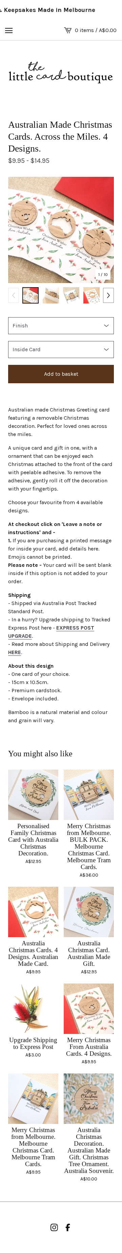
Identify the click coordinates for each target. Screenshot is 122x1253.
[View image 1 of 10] (30, 295)
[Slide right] (108, 295)
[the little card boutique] (61, 72)
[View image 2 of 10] (51, 295)
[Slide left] (13, 295)
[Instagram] (54, 1227)
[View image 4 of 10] (91, 295)
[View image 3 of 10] (71, 295)
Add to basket (61, 374)
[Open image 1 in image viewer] (61, 230)
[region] (61, 10)
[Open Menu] (9, 30)
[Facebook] (68, 1227)
